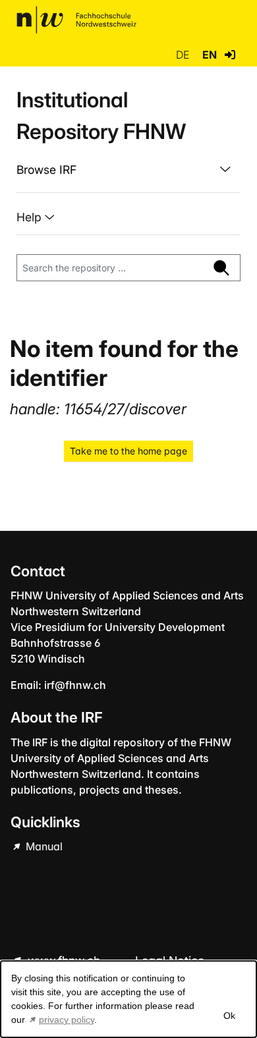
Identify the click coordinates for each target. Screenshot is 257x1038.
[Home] (76, 20)
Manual (43, 846)
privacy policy (66, 1019)
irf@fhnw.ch (75, 685)
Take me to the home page (128, 450)
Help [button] (30, 217)
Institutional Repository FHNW (101, 115)
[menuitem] (128, 170)
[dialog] (128, 999)
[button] (230, 54)
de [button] (184, 54)
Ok (229, 1015)
